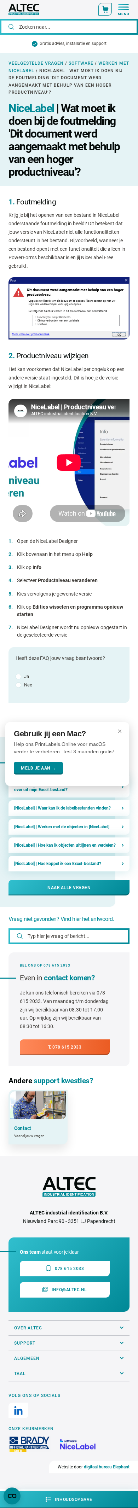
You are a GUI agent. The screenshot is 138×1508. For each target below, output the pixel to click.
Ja (26, 676)
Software (81, 63)
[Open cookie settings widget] (12, 1495)
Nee (28, 685)
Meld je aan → (38, 768)
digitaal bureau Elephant (107, 1466)
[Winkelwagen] (105, 9)
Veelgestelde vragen (36, 63)
